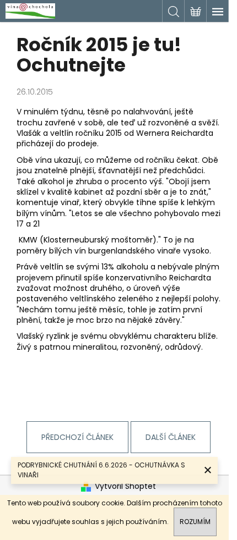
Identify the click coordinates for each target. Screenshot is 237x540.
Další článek (171, 437)
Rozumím (195, 521)
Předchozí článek (77, 437)
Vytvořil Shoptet (125, 486)
